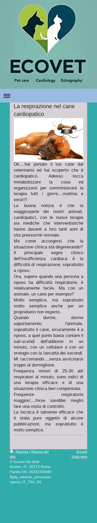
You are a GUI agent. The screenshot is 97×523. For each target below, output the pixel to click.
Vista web (79, 456)
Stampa (21, 452)
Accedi (81, 452)
